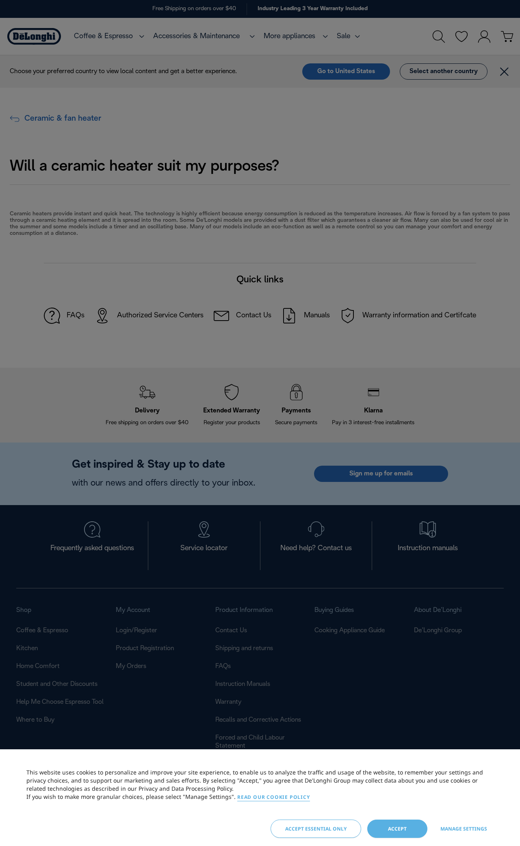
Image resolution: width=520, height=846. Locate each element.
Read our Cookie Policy (273, 797)
